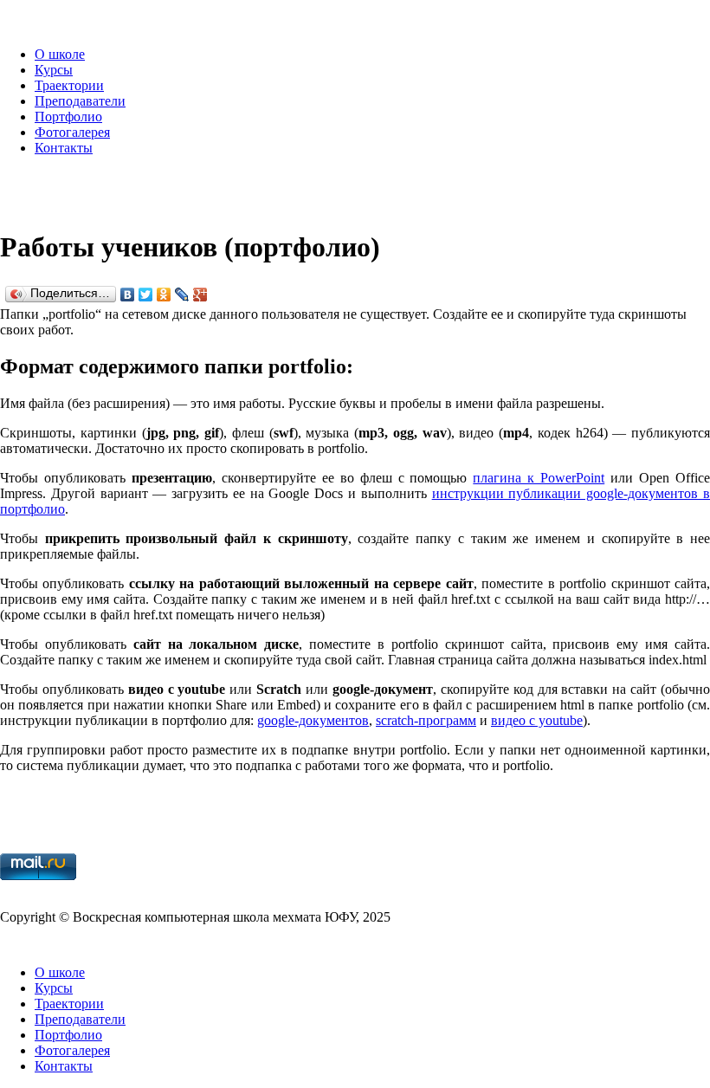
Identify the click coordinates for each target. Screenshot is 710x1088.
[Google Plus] (200, 294)
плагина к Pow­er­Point (538, 477)
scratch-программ (426, 720)
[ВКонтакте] (128, 294)
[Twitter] (146, 294)
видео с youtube (537, 720)
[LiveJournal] (182, 294)
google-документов (313, 720)
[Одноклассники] (164, 294)
